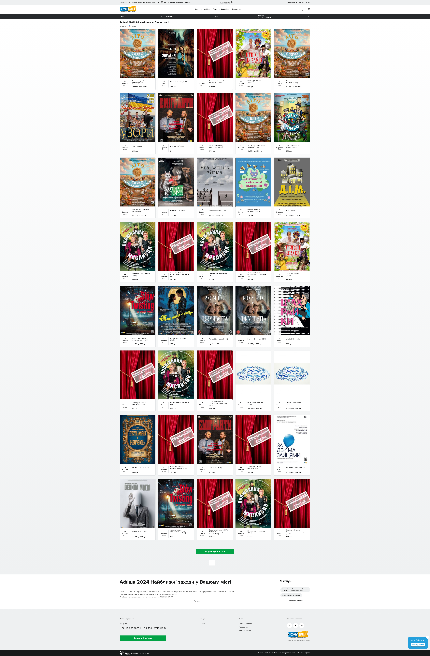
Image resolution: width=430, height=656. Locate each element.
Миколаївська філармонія (291, 595)
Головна (198, 9)
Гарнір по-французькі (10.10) (294, 403)
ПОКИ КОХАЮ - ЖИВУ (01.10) (178, 339)
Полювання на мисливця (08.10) (179, 403)
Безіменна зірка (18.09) (217, 210)
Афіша (207, 9)
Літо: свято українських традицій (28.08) (140, 82)
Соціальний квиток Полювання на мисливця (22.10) (295, 532)
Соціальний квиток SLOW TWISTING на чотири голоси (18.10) (218, 532)
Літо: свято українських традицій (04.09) (256, 146)
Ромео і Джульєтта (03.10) (256, 339)
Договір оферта (245, 630)
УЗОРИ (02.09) (137, 146)
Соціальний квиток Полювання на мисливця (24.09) (179, 275)
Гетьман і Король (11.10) (140, 468)
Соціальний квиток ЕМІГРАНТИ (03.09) (216, 146)
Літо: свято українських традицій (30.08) (294, 82)
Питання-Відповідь (221, 9)
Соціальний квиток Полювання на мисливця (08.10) (218, 403)
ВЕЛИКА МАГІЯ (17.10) (139, 532)
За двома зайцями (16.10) (295, 468)
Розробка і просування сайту (140, 653)
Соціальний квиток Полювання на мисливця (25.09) (256, 275)
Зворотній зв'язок (143, 638)
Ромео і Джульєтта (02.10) (218, 339)
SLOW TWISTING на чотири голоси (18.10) (178, 532)
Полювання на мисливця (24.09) (141, 275)
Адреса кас (236, 9)
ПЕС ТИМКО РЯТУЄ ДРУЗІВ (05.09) (293, 146)
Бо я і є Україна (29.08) (178, 82)
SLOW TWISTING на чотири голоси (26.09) (140, 339)
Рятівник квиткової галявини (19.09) (254, 210)
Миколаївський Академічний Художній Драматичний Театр (292, 589)
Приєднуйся (418, 644)
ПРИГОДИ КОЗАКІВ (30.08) (254, 82)
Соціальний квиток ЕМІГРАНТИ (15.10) (254, 467)
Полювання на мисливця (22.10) (256, 532)
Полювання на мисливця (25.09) (218, 275)
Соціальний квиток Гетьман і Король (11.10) (178, 467)
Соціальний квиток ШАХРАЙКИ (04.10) (139, 403)
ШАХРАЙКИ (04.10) (293, 339)
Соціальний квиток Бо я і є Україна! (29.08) (218, 82)
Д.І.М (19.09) (290, 210)
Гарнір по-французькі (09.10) (255, 403)
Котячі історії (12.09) (177, 210)
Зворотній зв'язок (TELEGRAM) (298, 2)
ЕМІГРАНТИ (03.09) (177, 146)
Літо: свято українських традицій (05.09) (140, 210)
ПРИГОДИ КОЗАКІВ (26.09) (293, 275)
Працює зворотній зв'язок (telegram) (145, 2)
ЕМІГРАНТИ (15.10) (215, 468)
